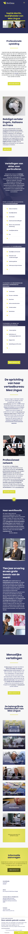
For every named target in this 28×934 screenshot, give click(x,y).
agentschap (11, 482)
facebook (5, 882)
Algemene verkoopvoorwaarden (10, 900)
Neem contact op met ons (8, 910)
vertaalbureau (7, 404)
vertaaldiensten (19, 487)
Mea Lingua (15, 466)
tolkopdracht (21, 684)
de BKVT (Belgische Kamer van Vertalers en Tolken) (13, 472)
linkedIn (4, 884)
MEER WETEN (7, 149)
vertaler (16, 73)
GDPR (4, 902)
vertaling (13, 684)
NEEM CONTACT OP (14, 362)
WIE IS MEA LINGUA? (14, 83)
